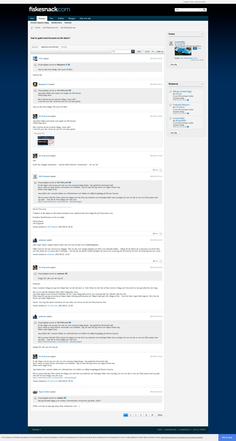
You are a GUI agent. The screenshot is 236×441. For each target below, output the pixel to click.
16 (152, 415)
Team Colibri (44, 392)
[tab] (35, 47)
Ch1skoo (180, 107)
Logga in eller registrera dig (194, 2)
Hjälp (159, 429)
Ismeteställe (180, 42)
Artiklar (61, 18)
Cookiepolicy (184, 429)
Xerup (179, 94)
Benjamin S (44, 84)
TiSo (41, 59)
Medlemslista (56, 23)
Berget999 (181, 44)
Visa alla (173, 64)
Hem (32, 18)
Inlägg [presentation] (35, 47)
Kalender (68, 23)
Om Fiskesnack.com (50, 28)
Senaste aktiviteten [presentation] (49, 47)
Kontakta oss (170, 429)
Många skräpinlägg (182, 91)
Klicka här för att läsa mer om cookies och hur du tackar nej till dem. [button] (182, 437)
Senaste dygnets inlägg (40, 23)
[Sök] (204, 10)
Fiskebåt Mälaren (181, 105)
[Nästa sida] (153, 51)
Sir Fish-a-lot (44, 116)
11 (146, 415)
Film (51, 18)
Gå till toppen (199, 429)
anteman (42, 240)
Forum (42, 18)
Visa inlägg (69, 64)
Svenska (35, 430)
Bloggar (72, 18)
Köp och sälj (85, 18)
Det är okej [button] (227, 437)
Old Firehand (44, 176)
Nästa (160, 415)
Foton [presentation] (64, 47)
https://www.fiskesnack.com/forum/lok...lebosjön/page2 (60, 202)
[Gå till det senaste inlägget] (188, 100)
